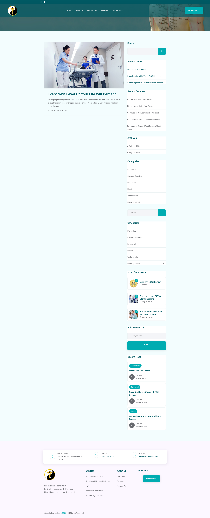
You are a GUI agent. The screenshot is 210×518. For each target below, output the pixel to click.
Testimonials (117, 10)
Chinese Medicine (134, 176)
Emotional (131, 183)
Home (69, 10)
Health (130, 189)
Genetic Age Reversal (94, 496)
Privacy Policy (123, 486)
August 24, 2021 (57, 111)
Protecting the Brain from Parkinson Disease (145, 82)
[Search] (180, 10)
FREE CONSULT (151, 479)
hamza (132, 99)
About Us (79, 10)
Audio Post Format (145, 99)
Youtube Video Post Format (148, 113)
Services (104, 10)
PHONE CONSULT (194, 11)
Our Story (121, 476)
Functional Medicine (94, 476)
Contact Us (92, 10)
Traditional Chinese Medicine (98, 481)
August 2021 (134, 153)
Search (131, 43)
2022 (64, 513)
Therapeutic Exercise (94, 491)
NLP (87, 486)
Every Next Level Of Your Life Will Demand (82, 94)
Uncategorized (133, 202)
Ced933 (139, 375)
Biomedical (131, 169)
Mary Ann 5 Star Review (136, 69)
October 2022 (134, 146)
